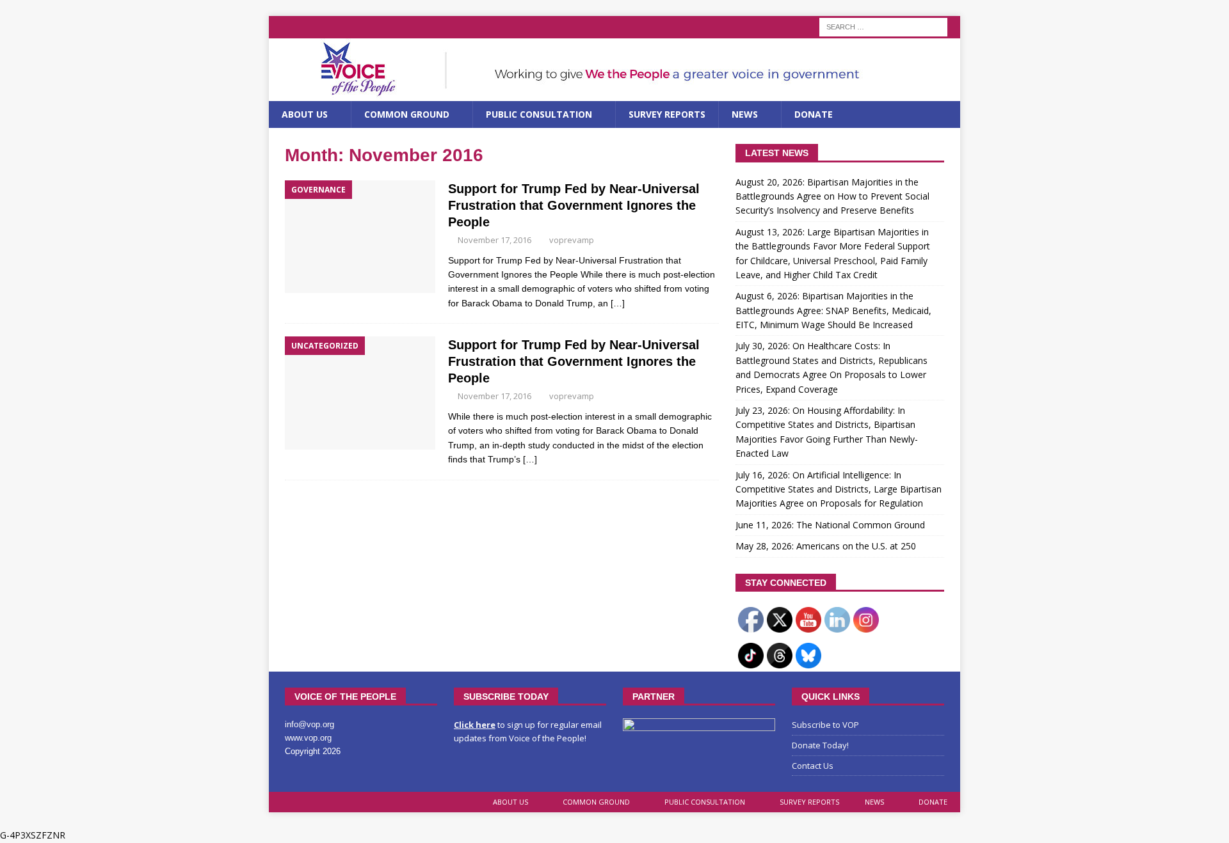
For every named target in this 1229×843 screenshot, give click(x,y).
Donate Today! (820, 745)
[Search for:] (883, 26)
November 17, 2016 (494, 240)
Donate (813, 114)
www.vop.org (308, 738)
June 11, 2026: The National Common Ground (830, 525)
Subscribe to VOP (825, 724)
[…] (618, 303)
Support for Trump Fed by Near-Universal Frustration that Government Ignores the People (574, 205)
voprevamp (571, 240)
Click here (474, 724)
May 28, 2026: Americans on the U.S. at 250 (825, 546)
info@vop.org (309, 724)
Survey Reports (667, 114)
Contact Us (812, 765)
